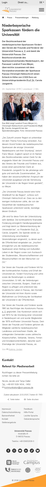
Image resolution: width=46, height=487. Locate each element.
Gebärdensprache (31, 419)
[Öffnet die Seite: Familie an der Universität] (13, 470)
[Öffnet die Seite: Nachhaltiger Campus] (32, 462)
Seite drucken (33, 399)
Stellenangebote (9, 422)
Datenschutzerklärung (11, 412)
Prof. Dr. (31, 80)
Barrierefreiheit (8, 416)
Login (4, 3)
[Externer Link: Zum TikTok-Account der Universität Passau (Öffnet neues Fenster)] (32, 451)
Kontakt (5, 419)
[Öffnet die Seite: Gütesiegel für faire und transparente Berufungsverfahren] (27, 470)
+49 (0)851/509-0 (26, 441)
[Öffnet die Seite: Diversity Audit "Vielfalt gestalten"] (38, 470)
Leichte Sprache (31, 416)
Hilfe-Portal (28, 412)
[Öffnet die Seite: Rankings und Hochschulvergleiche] (12, 462)
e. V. (24, 51)
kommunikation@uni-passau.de (18, 387)
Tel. (3, 384)
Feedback (28, 409)
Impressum (6, 409)
